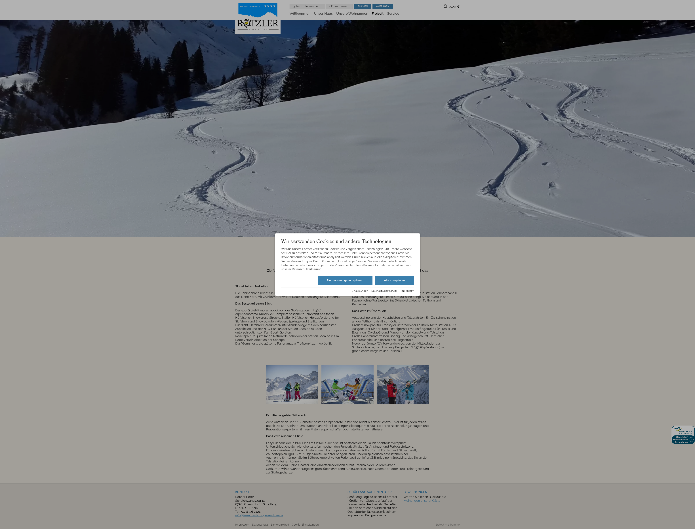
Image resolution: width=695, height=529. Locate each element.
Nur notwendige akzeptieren (345, 280)
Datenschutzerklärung (384, 290)
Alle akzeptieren (394, 280)
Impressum (407, 290)
